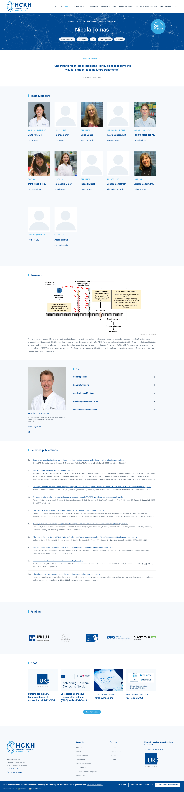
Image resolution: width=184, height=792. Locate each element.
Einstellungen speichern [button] (141, 785)
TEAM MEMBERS (67, 39)
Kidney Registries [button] (125, 6)
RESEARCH (83, 39)
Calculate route (16, 773)
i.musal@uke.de (87, 189)
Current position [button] (80, 377)
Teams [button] (67, 6)
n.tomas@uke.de (34, 427)
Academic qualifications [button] (83, 393)
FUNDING (119, 39)
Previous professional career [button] (85, 401)
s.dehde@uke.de (87, 140)
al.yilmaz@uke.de (61, 245)
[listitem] (92, 189)
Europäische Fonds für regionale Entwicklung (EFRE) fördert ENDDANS (74, 697)
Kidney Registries (82, 767)
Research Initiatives (83, 763)
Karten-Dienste (36, 789)
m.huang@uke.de (34, 189)
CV (93, 39)
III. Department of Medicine (153, 749)
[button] (176, 6)
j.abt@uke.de (33, 140)
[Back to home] (19, 6)
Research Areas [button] (79, 6)
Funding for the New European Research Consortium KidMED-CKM (41, 697)
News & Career (165, 6)
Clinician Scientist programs (86, 771)
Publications (93, 6)
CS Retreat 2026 (135, 698)
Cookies (113, 759)
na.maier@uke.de (61, 189)
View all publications (39, 588)
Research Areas (82, 755)
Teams (78, 751)
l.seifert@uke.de (140, 189)
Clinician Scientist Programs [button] (146, 6)
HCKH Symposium (103, 698)
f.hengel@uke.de (140, 140)
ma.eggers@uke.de (114, 140)
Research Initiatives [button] (108, 6)
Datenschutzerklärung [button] (95, 785)
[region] (92, 191)
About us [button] (58, 6)
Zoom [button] (92, 306)
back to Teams (92, 712)
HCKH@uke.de (12, 768)
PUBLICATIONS (105, 39)
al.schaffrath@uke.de (115, 189)
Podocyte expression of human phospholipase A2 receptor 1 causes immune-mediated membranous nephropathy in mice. (80, 524)
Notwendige (24, 789)
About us (79, 747)
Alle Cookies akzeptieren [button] (167, 785)
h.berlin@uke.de (61, 140)
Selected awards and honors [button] (85, 409)
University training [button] (81, 385)
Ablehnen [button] (122, 785)
